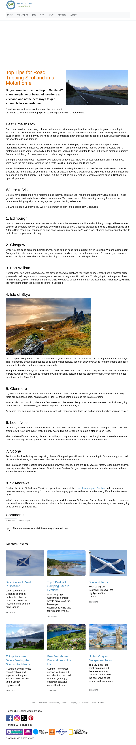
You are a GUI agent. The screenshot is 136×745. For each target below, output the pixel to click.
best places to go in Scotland (91, 488)
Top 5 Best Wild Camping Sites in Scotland (58, 586)
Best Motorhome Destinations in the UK (59, 660)
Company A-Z (75, 703)
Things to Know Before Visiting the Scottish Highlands (18, 660)
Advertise (86, 703)
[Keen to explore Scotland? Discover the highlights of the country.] (108, 564)
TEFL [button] (42, 15)
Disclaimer (43, 703)
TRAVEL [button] (10, 15)
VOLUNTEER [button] (22, 15)
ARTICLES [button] (62, 15)
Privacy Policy (54, 703)
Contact (101, 703)
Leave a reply (24, 521)
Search (64, 703)
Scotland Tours (98, 582)
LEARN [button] (51, 15)
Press (94, 703)
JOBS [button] (34, 15)
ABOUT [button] (74, 15)
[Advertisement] (68, 46)
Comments (11, 521)
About (34, 703)
